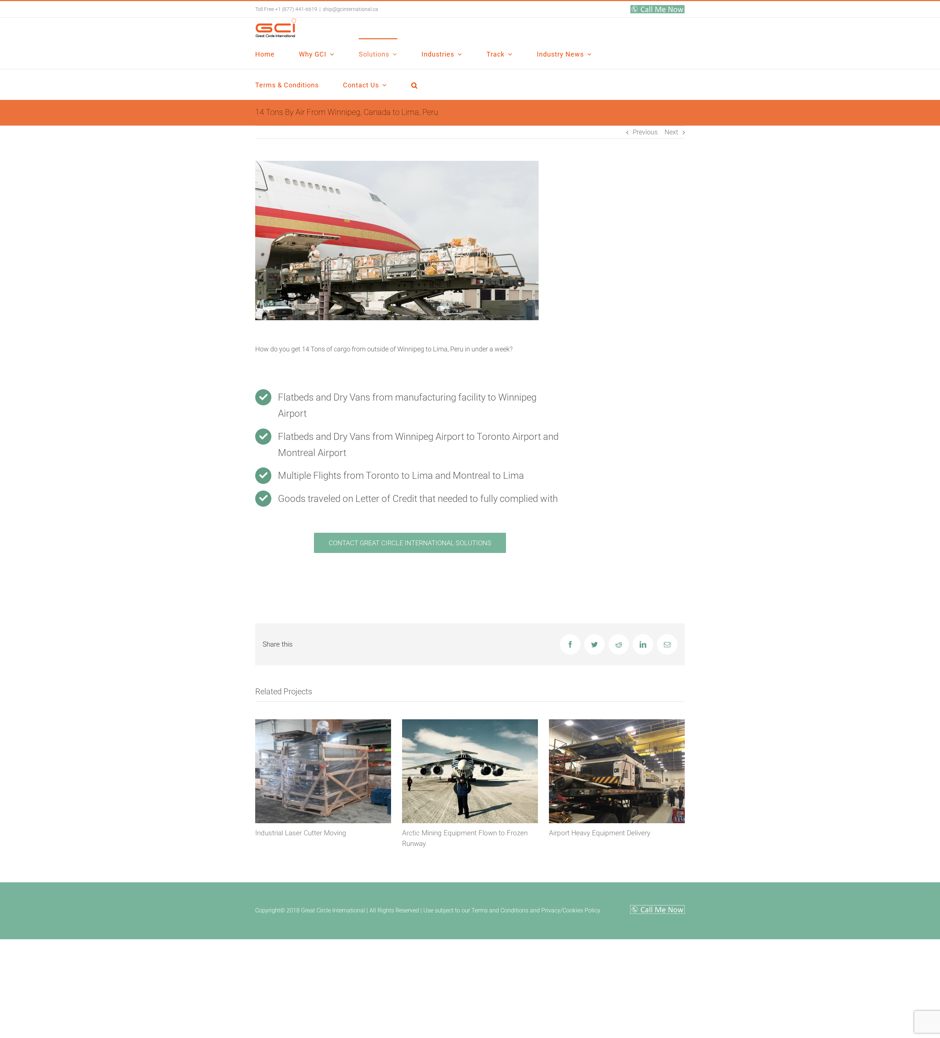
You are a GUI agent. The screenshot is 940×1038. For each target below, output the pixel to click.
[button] (414, 84)
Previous (645, 132)
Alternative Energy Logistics (591, 833)
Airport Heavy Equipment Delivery (452, 833)
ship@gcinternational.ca (350, 9)
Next (671, 132)
